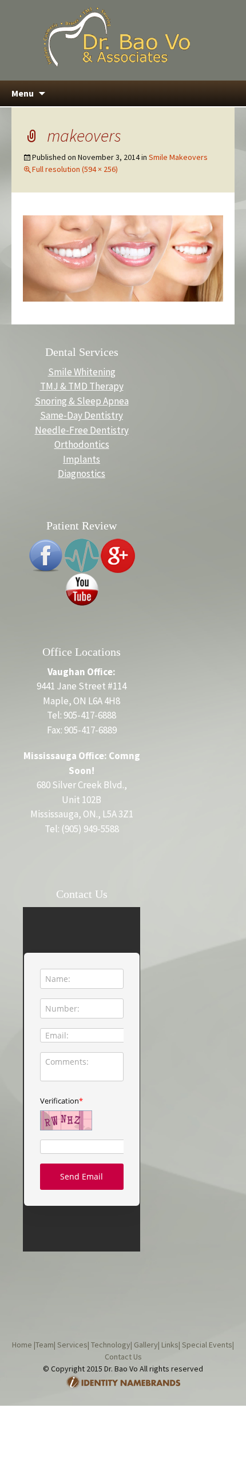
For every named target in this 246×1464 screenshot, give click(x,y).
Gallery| (146, 1344)
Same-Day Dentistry (81, 415)
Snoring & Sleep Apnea (82, 401)
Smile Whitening (82, 372)
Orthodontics (81, 444)
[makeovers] (123, 257)
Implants (81, 459)
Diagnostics (81, 473)
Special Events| (207, 1344)
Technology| (110, 1344)
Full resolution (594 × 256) (75, 169)
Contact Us (123, 1356)
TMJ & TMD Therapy (82, 386)
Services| (72, 1344)
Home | (23, 1344)
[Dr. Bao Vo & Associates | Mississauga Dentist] (116, 36)
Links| (170, 1344)
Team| (45, 1344)
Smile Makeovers (178, 157)
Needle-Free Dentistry (82, 430)
